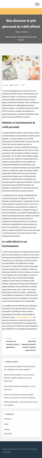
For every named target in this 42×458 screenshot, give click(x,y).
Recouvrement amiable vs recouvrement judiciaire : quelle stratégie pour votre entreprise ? (19, 378)
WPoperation (6, 452)
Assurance (8, 419)
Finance (7, 429)
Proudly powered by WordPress (13, 449)
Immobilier (8, 434)
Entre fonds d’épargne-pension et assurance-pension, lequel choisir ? (28, 344)
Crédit (23, 85)
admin (6, 85)
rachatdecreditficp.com (24, 317)
